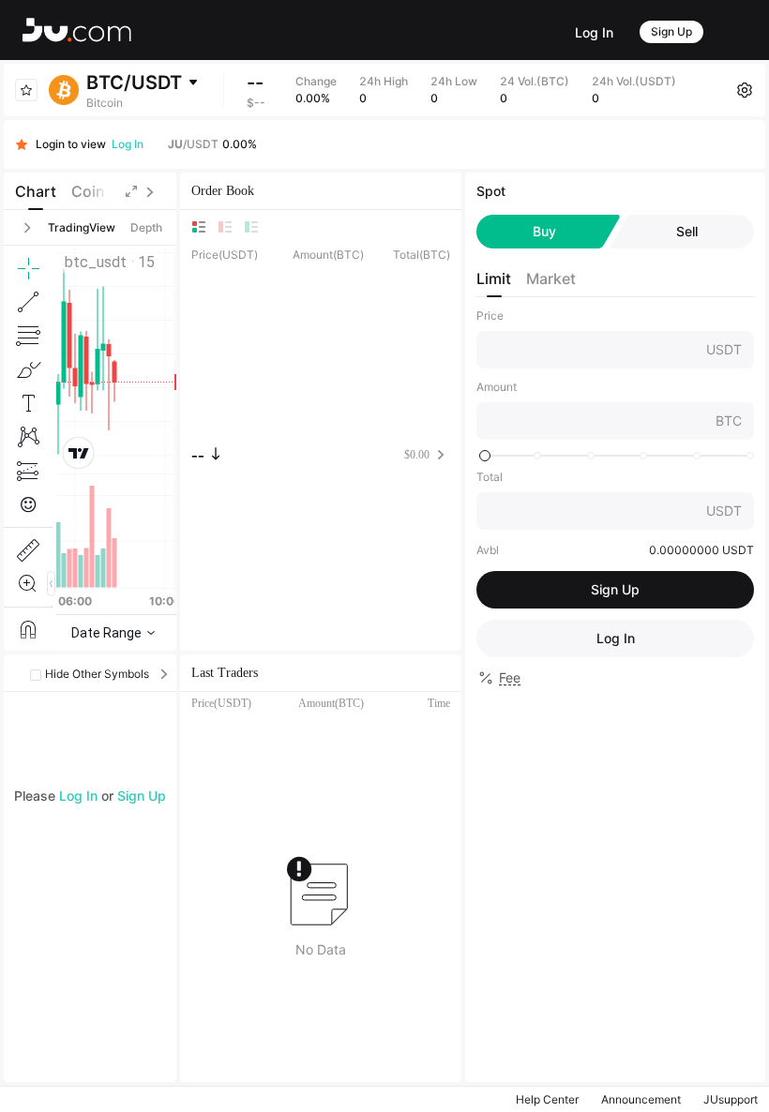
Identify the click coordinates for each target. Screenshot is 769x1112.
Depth (146, 227)
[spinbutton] (594, 350)
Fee (509, 677)
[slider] (484, 455)
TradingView (81, 227)
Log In (594, 32)
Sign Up (671, 31)
